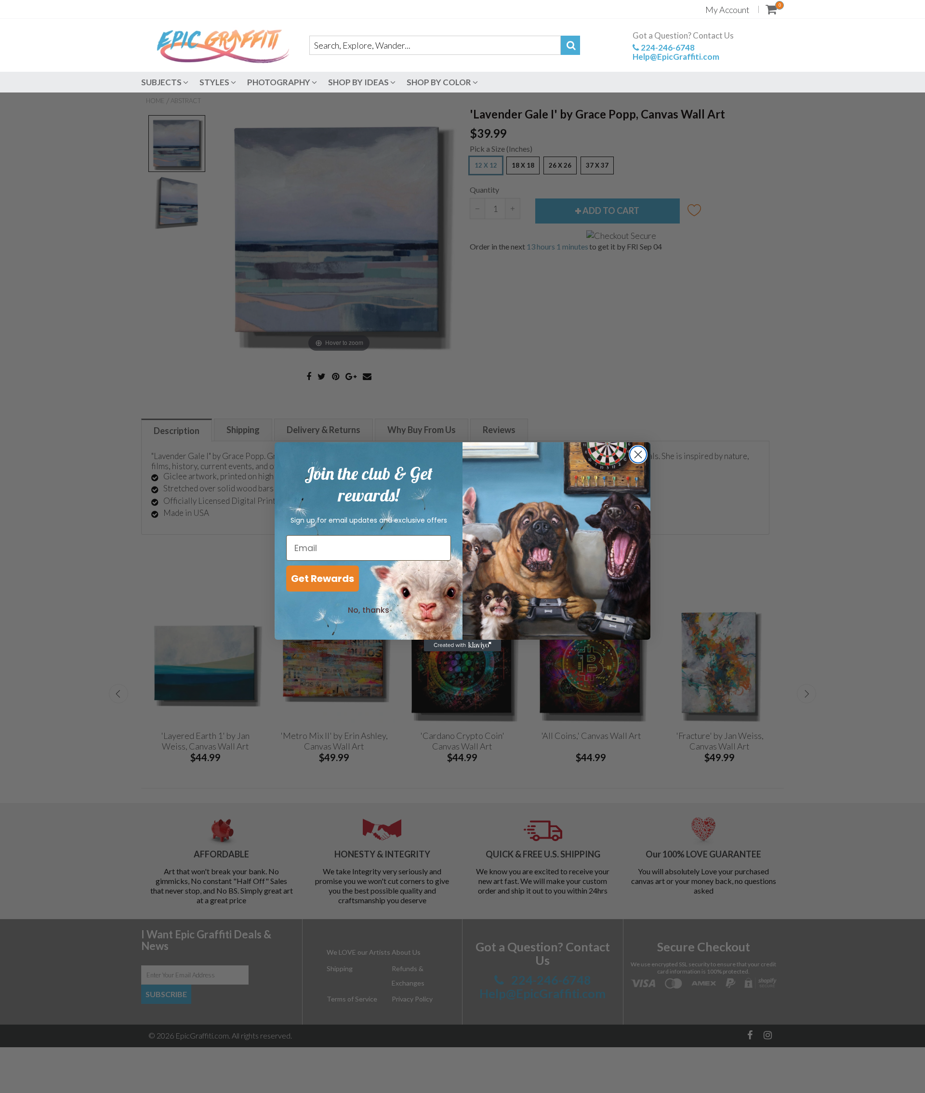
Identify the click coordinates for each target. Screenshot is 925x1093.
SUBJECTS (162, 82)
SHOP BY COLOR (440, 82)
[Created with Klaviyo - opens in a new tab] (462, 645)
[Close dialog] (638, 454)
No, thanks (368, 610)
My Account (727, 9)
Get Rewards (322, 578)
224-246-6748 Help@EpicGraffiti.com (676, 52)
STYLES (215, 82)
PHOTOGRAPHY (279, 82)
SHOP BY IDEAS (359, 82)
